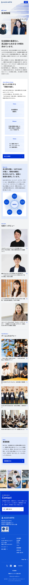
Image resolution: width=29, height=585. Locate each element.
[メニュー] (26, 2)
